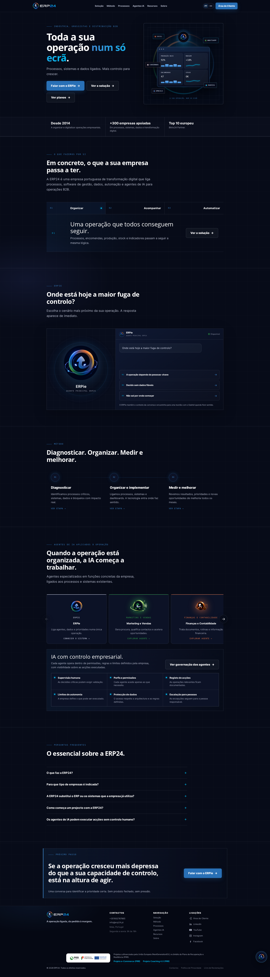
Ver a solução (102, 85)
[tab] (76, 208)
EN (211, 6)
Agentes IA (158, 930)
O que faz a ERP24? (60, 772)
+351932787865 (117, 918)
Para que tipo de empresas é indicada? (73, 784)
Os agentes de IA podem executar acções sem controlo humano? (91, 819)
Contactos (173, 968)
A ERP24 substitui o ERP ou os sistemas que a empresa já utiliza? (90, 796)
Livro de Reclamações (213, 968)
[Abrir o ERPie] (261, 957)
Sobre (156, 938)
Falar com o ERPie (65, 85)
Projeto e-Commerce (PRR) (127, 961)
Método (157, 921)
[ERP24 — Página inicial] (45, 5)
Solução (157, 917)
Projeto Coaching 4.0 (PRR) (156, 961)
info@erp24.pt (117, 922)
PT (206, 6)
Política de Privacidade (191, 968)
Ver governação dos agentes (192, 664)
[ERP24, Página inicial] (59, 914)
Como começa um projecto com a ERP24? (75, 807)
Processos (158, 926)
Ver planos (60, 97)
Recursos (157, 934)
